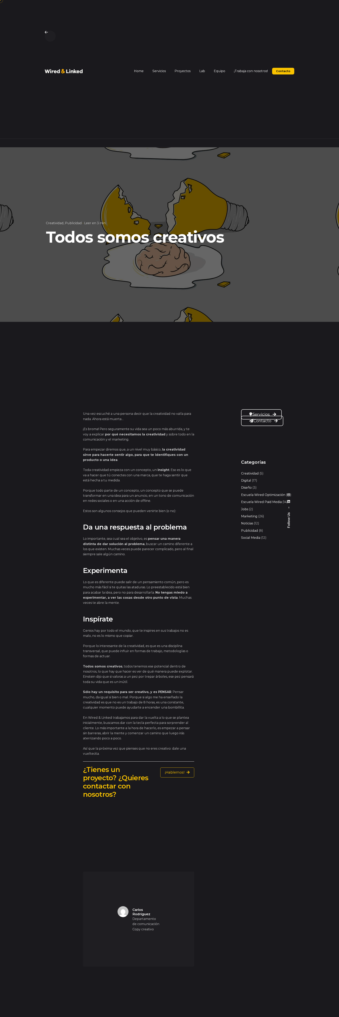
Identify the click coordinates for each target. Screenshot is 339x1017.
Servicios (261, 414)
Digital (246, 480)
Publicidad (73, 223)
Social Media (250, 538)
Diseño (246, 487)
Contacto (262, 421)
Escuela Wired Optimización (263, 495)
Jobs (244, 509)
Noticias (247, 523)
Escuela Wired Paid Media (261, 502)
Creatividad (55, 223)
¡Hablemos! (175, 772)
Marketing (249, 516)
